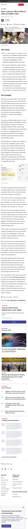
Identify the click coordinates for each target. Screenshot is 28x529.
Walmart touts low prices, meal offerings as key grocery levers (15, 392)
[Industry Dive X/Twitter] (8, 469)
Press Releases (5, 491)
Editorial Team (4, 480)
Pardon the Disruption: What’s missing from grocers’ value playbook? (13, 377)
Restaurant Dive (17, 496)
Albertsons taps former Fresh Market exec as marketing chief (15, 398)
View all (3, 457)
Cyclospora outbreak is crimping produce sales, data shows (14, 405)
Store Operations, (12, 300)
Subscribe (21, 4)
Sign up (14, 322)
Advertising (15, 479)
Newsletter (3, 484)
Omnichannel (21, 300)
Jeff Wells (7, 19)
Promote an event (17, 488)
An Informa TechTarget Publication (14, 1)
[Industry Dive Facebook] (5, 469)
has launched (13, 60)
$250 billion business (18, 277)
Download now (6, 526)
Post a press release (11, 457)
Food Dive (15, 494)
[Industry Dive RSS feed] (11, 469)
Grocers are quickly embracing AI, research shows (13, 350)
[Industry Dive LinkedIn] (2, 469)
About (2, 477)
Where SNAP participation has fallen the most (14, 412)
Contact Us (4, 482)
